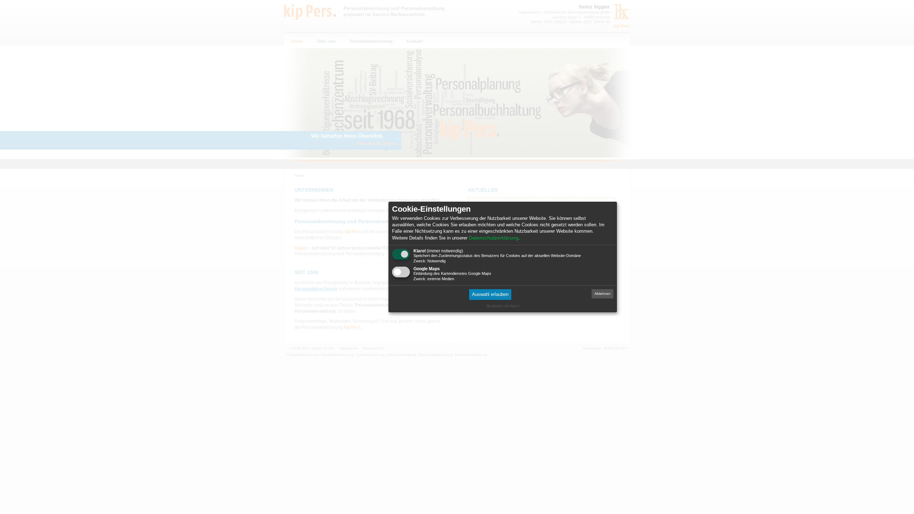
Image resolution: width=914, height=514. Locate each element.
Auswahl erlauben (490, 294)
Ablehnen (602, 294)
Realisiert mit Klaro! (502, 306)
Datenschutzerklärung (493, 238)
